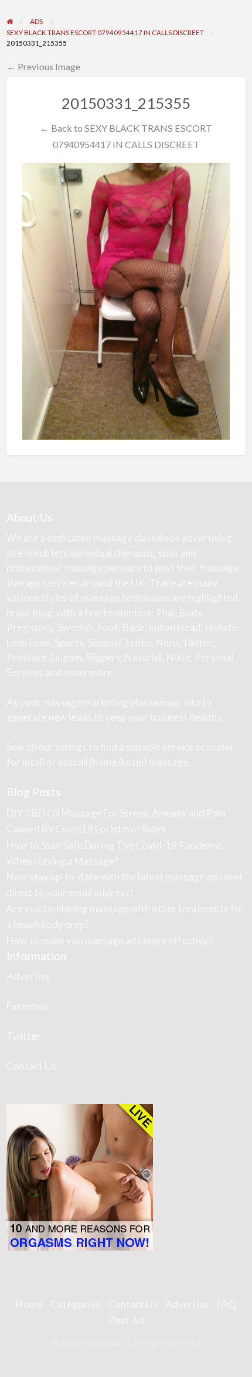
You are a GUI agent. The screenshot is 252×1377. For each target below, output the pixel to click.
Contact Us (31, 1066)
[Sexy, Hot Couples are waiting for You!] (79, 1176)
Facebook (27, 1006)
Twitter (23, 1036)
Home (29, 1304)
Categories (75, 1304)
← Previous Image (43, 66)
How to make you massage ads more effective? (109, 940)
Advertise (28, 976)
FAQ (227, 1304)
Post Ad (126, 1320)
